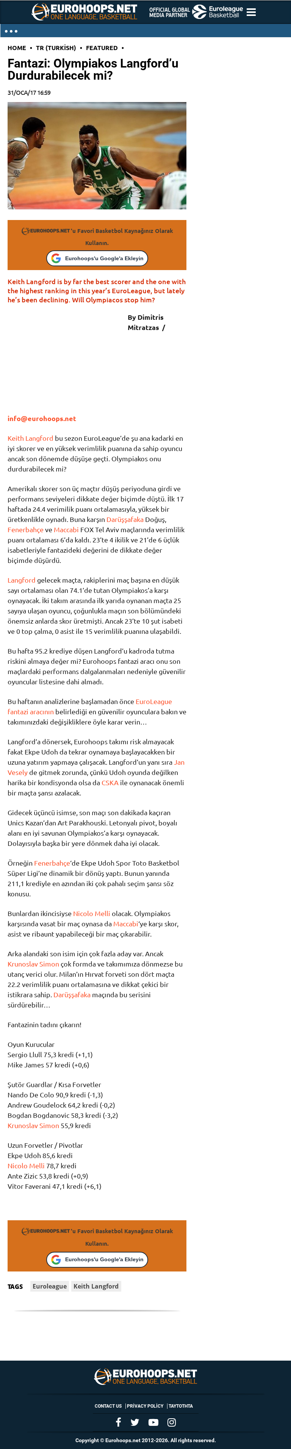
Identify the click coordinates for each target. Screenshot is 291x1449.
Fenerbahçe (26, 529)
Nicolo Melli (91, 913)
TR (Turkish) (56, 48)
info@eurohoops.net (42, 418)
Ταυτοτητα (181, 1406)
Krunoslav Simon (33, 964)
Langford (22, 580)
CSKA (110, 782)
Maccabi (66, 529)
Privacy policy (145, 1406)
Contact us (108, 1406)
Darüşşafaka (125, 519)
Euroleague (50, 1286)
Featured (102, 48)
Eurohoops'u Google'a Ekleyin (104, 258)
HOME (17, 48)
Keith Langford (30, 438)
